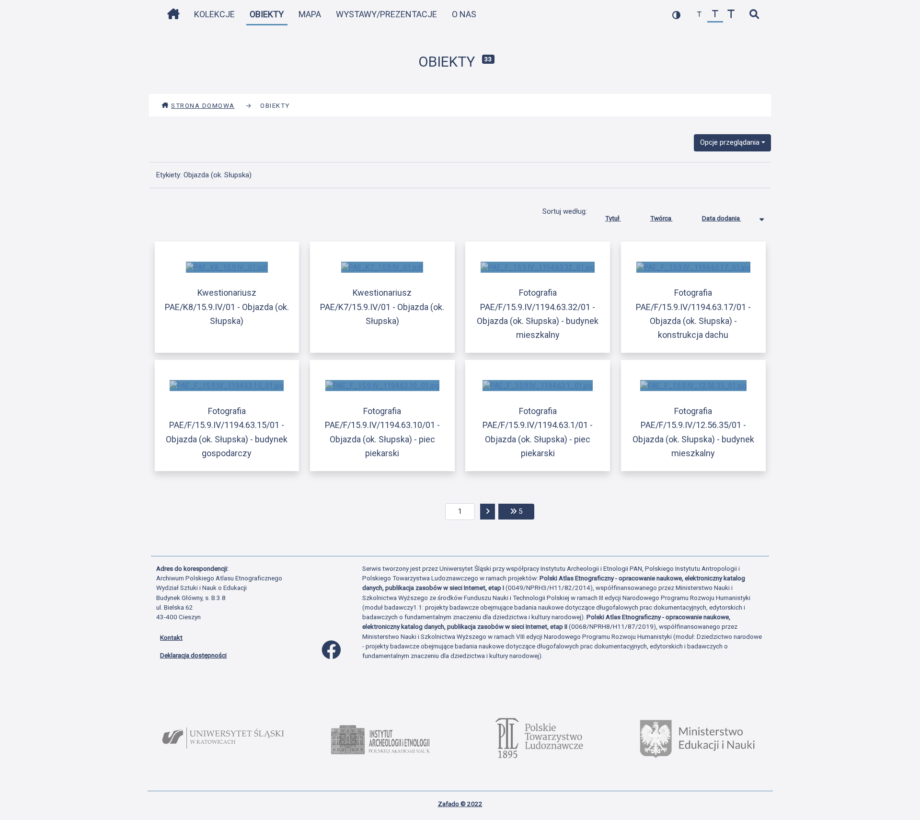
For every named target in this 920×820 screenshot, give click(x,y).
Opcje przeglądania (729, 142)
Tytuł (613, 218)
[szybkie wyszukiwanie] (754, 15)
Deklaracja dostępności (193, 655)
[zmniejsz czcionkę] (699, 15)
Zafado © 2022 (460, 804)
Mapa (310, 14)
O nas (464, 14)
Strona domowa (203, 105)
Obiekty (267, 14)
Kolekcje (214, 14)
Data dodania (721, 218)
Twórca (661, 218)
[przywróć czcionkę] (715, 15)
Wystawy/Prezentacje (386, 14)
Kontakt (171, 637)
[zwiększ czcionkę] (731, 15)
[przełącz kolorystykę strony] (676, 15)
